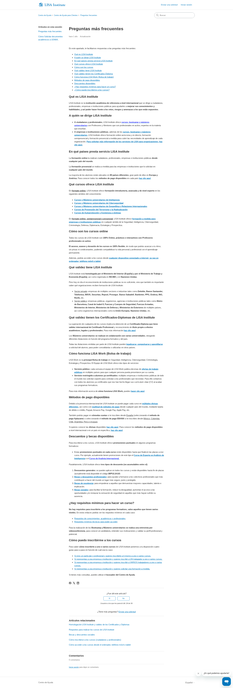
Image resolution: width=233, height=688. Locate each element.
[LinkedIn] (78, 583)
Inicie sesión (74, 667)
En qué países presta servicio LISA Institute (93, 61)
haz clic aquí (145, 178)
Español (189, 682)
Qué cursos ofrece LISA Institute (88, 64)
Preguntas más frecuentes (50, 31)
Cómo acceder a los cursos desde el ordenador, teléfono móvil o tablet (100, 645)
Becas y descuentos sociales (82, 634)
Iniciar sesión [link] (186, 5)
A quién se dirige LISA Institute (87, 57)
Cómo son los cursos (83, 67)
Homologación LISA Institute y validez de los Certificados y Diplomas (99, 624)
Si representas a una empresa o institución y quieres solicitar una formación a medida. (112, 569)
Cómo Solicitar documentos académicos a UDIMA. (50, 38)
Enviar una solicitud (169, 5)
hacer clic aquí (137, 391)
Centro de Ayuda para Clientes (66, 15)
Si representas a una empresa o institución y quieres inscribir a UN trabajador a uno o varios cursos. (118, 559)
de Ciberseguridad (114, 203)
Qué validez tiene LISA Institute (88, 70)
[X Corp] (74, 583)
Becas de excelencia (83, 483)
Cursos (77, 203)
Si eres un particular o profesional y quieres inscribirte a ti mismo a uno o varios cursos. (112, 556)
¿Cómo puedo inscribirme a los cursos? (91, 90)
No (123, 598)
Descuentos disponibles (84, 83)
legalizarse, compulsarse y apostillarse (144, 344)
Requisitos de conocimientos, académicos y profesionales (99, 518)
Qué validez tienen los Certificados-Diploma (93, 74)
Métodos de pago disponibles (87, 80)
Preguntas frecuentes (88, 15)
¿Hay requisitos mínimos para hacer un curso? (95, 87)
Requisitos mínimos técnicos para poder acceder (95, 522)
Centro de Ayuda (44, 15)
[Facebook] (70, 583)
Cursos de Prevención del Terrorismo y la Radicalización (101, 209)
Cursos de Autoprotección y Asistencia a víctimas (97, 213)
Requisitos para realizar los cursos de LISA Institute (91, 630)
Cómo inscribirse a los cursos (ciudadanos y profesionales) (95, 640)
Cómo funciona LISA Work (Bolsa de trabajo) (94, 77)
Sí (109, 598)
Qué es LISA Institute (83, 54)
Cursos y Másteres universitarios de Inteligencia (97, 200)
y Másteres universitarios (93, 203)
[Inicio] (52, 4)
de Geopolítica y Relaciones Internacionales (126, 206)
